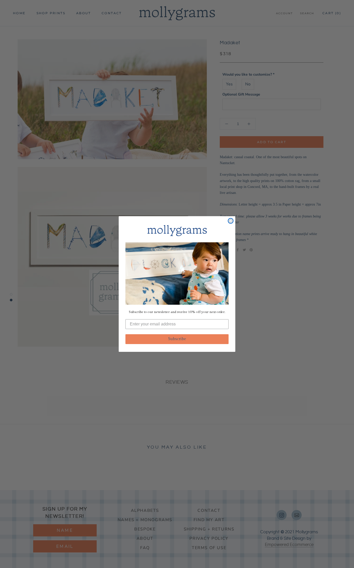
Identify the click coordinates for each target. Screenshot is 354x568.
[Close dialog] (230, 220)
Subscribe (177, 339)
